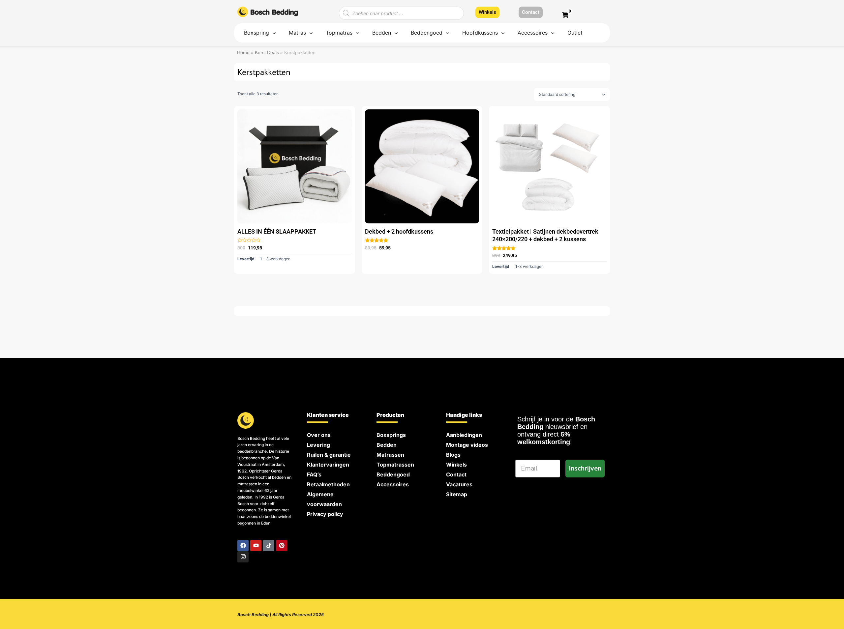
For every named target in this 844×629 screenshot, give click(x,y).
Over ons (319, 435)
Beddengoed (393, 474)
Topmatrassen (395, 464)
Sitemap (456, 494)
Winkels (456, 464)
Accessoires (393, 484)
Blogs (453, 454)
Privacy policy (325, 514)
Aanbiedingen (464, 435)
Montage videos (467, 445)
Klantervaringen (328, 464)
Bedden (387, 445)
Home (243, 52)
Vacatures (459, 484)
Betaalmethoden (328, 484)
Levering (318, 445)
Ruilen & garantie (329, 454)
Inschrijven (585, 468)
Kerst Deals (267, 52)
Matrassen (390, 454)
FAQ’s (314, 474)
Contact (456, 474)
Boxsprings (391, 435)
